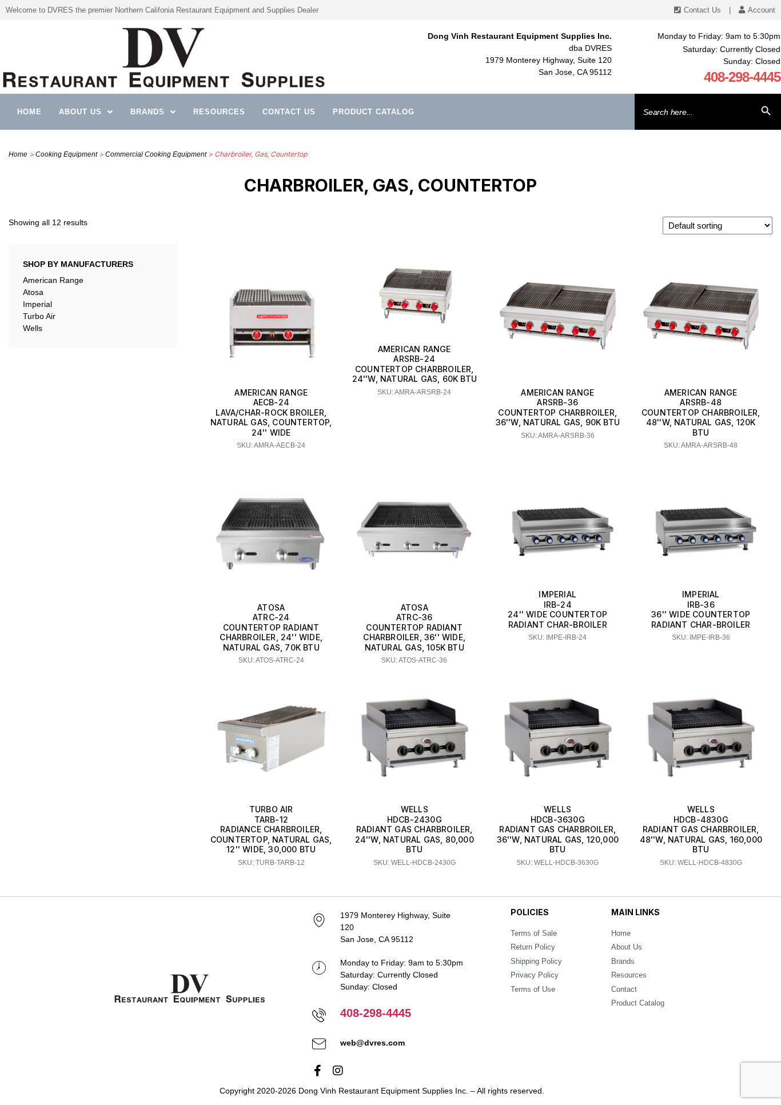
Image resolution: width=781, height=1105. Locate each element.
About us (80, 111)
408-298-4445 (742, 77)
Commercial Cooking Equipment (155, 154)
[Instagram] (338, 1070)
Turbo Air (39, 316)
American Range (53, 280)
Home (29, 111)
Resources (219, 111)
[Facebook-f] (318, 1070)
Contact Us (289, 111)
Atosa (33, 292)
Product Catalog (374, 111)
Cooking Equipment (66, 154)
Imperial (37, 304)
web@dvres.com (372, 1042)
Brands (147, 111)
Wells (32, 328)
